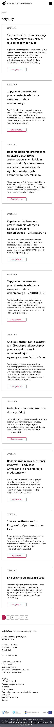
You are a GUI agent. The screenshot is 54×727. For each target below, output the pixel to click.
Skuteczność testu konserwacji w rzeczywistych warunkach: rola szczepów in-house (26, 38)
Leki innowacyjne (9, 664)
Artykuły (5, 678)
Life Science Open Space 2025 (25, 577)
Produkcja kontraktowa (11, 672)
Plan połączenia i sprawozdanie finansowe (20, 692)
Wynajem (6, 694)
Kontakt (5, 700)
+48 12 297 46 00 (10, 644)
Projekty (5, 686)
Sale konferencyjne (10, 697)
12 (22, 617)
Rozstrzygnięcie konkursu (13, 684)
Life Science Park (9, 681)
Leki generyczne (9, 667)
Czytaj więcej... (17, 69)
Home (4, 12)
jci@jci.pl (7, 650)
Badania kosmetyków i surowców (16, 669)
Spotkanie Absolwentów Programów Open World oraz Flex (25, 525)
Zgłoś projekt (7, 689)
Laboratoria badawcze (11, 661)
